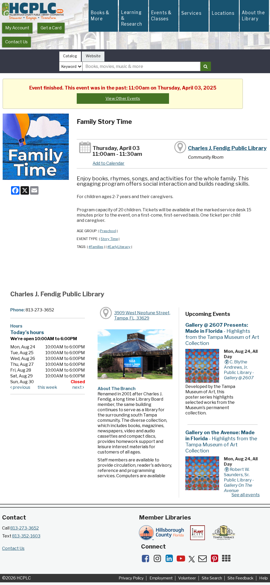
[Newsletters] (204, 560)
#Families (96, 247)
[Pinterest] (216, 560)
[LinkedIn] (171, 560)
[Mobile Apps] (227, 560)
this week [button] (47, 387)
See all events (246, 494)
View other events (122, 98)
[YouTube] (183, 560)
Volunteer (187, 578)
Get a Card (51, 27)
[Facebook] (147, 560)
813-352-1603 (26, 536)
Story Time (109, 239)
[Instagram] (159, 560)
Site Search (212, 578)
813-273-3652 (24, 528)
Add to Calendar (108, 163)
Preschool (108, 231)
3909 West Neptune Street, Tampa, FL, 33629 (142, 315)
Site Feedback (240, 578)
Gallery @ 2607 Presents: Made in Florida (222, 334)
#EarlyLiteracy (119, 247)
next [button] (77, 387)
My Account (17, 27)
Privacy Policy (131, 578)
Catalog (70, 56)
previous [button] (21, 387)
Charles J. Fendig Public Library (227, 148)
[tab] (70, 57)
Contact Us (16, 41)
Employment (161, 578)
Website (93, 56)
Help (263, 578)
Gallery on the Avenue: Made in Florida (221, 441)
